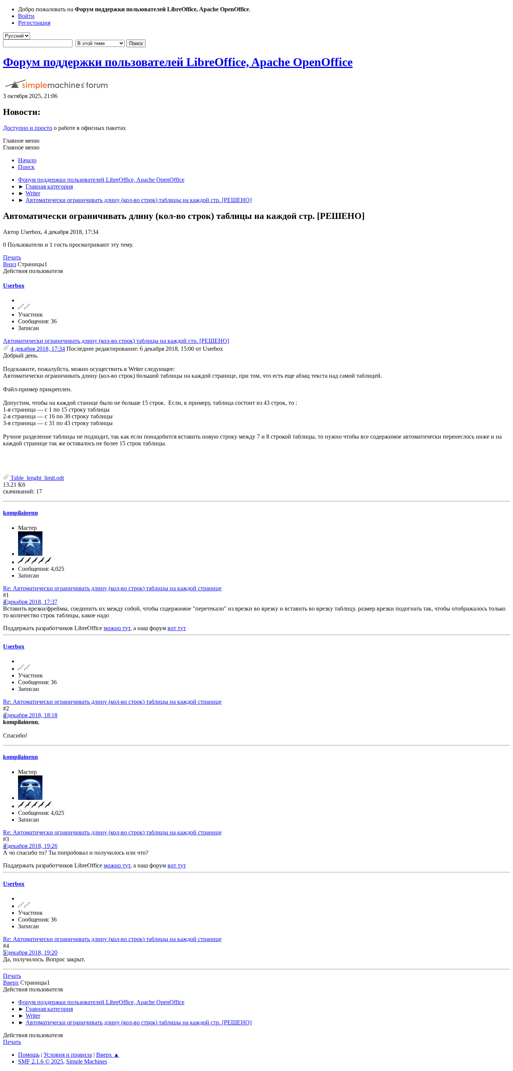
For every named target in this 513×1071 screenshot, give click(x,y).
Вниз (9, 264)
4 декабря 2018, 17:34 (38, 348)
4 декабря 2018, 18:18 (30, 715)
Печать (12, 257)
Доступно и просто (27, 128)
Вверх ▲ (107, 1054)
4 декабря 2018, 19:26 (30, 846)
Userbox (13, 285)
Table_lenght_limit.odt (36, 478)
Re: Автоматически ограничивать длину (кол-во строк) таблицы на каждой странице (112, 588)
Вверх (11, 982)
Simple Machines (86, 1061)
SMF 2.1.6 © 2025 (40, 1061)
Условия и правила (68, 1054)
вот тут (176, 628)
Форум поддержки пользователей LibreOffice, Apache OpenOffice (178, 62)
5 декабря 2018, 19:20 (30, 952)
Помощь (28, 1054)
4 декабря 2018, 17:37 (30, 602)
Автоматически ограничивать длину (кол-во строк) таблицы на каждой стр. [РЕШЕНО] (116, 341)
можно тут (117, 628)
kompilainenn (20, 513)
